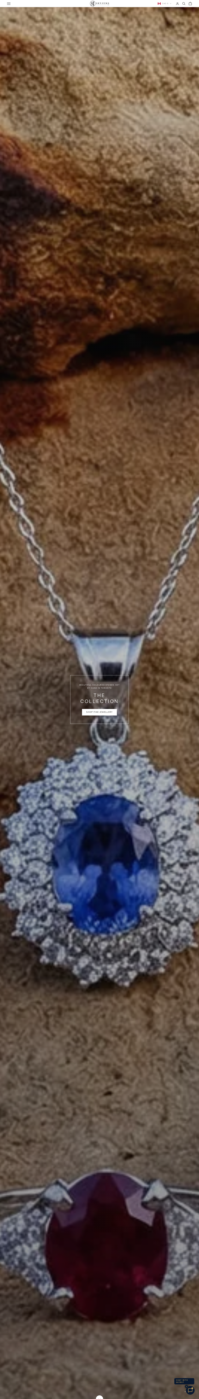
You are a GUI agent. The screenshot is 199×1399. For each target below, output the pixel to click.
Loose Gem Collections (99, 710)
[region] (99, 699)
